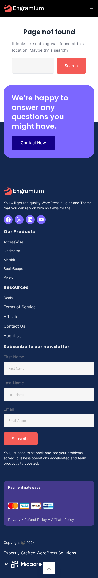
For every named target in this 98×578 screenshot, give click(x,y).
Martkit (9, 260)
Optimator (12, 251)
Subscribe (21, 439)
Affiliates (12, 316)
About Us (12, 335)
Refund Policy (35, 519)
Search (71, 65)
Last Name (14, 383)
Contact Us (14, 326)
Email (9, 409)
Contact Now (33, 142)
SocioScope (13, 268)
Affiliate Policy (62, 519)
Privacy (14, 519)
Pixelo (8, 277)
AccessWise (13, 242)
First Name (14, 356)
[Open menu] (91, 9)
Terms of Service (20, 306)
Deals (8, 298)
